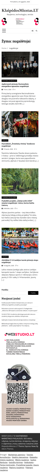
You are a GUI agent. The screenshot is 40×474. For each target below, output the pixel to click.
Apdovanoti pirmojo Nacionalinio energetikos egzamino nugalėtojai (15, 85)
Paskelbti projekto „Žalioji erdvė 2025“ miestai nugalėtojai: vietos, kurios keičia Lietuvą (18, 203)
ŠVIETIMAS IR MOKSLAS (9, 80)
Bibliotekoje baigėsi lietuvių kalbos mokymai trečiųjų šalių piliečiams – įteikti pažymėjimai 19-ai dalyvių (20, 325)
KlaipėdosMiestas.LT (20, 10)
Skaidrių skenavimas (20, 457)
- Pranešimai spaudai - (24, 465)
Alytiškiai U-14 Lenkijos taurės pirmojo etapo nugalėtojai (20, 261)
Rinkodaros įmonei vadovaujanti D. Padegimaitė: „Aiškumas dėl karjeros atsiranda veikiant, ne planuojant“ (20, 310)
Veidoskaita (28, 462)
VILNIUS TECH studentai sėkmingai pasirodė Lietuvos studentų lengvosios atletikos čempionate (18, 315)
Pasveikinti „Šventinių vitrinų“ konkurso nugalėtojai (18, 145)
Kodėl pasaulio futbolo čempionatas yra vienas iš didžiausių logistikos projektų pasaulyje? (17, 304)
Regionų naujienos (16, 467)
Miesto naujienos (22, 460)
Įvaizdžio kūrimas (16, 462)
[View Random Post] (32, 31)
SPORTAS (5, 257)
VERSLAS (5, 140)
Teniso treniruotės (7, 465)
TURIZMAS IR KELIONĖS (9, 197)
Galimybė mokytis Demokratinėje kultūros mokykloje (18, 320)
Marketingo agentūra (16, 455)
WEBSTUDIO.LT (8, 436)
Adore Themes (7, 449)
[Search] (36, 31)
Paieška (5, 290)
